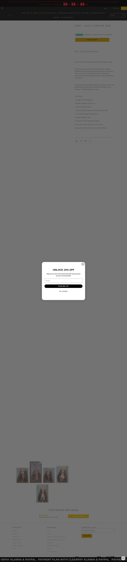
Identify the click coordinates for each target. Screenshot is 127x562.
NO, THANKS (63, 291)
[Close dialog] (83, 264)
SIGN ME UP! (63, 286)
